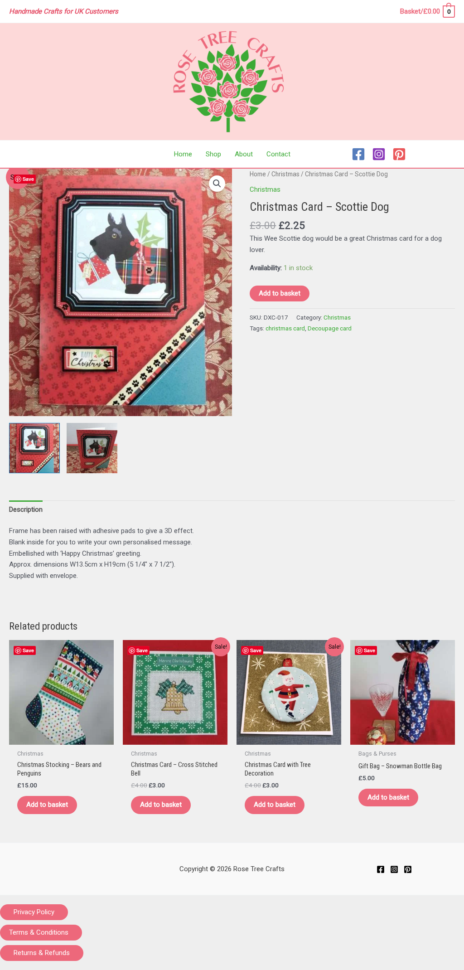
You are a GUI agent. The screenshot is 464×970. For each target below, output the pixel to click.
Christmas (285, 174)
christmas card (285, 328)
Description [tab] (26, 509)
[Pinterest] (399, 154)
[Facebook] (358, 154)
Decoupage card (330, 328)
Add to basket (279, 293)
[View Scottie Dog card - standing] (92, 448)
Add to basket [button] (47, 804)
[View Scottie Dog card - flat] (34, 448)
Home (258, 174)
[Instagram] (379, 154)
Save (28, 178)
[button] (217, 183)
